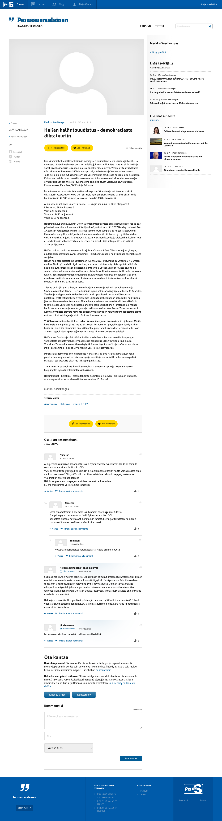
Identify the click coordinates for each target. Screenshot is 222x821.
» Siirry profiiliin (158, 52)
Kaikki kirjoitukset (19, 137)
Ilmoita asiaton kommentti (71, 491)
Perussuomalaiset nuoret (107, 809)
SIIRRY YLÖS (23, 808)
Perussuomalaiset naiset (107, 802)
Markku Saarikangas (54, 122)
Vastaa (49, 491)
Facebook (183, 800)
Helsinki (65, 404)
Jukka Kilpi (177, 166)
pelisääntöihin (103, 670)
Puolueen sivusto (106, 794)
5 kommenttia (135, 148)
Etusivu (145, 26)
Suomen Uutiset (105, 797)
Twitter (203, 800)
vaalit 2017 (80, 404)
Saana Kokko (178, 128)
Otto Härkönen (178, 139)
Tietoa (159, 26)
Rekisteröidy (84, 694)
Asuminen (50, 404)
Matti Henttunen (179, 153)
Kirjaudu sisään (209, 4)
